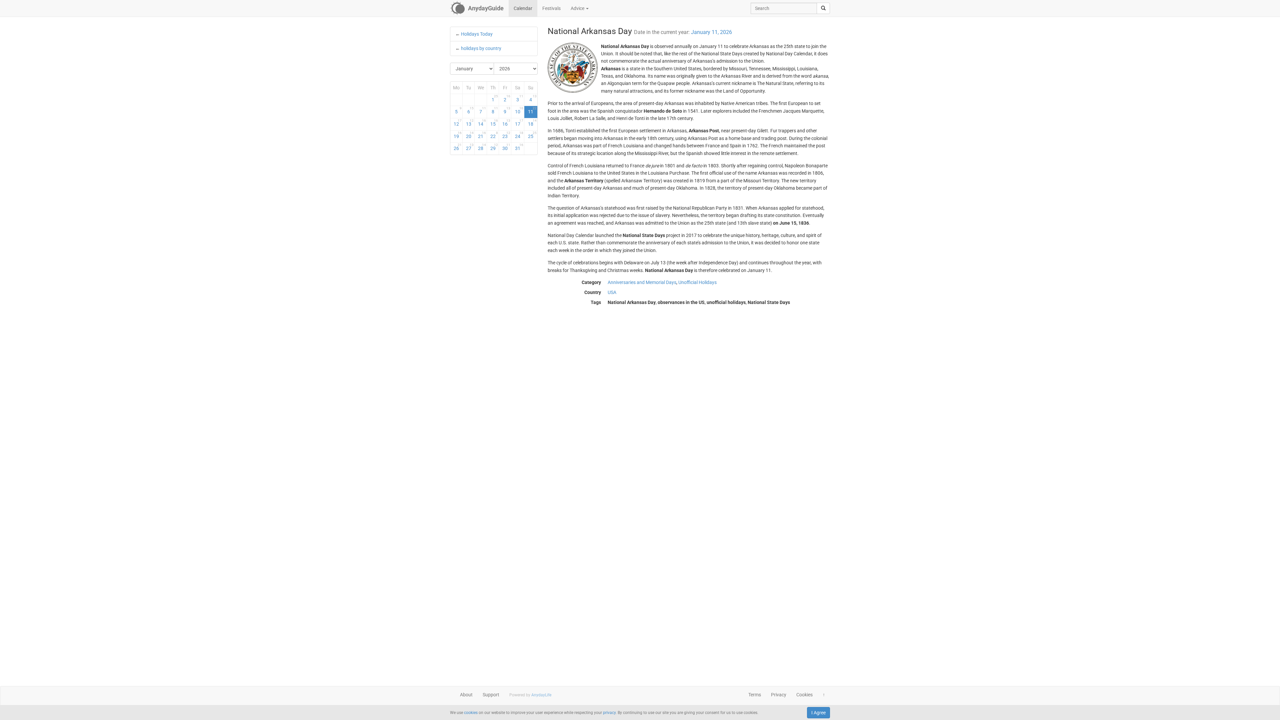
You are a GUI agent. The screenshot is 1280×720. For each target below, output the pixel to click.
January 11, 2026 (711, 32)
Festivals (551, 8)
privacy (609, 712)
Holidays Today (477, 34)
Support (491, 694)
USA (612, 292)
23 (506, 135)
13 (470, 123)
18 (532, 123)
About (466, 694)
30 (506, 147)
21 (482, 135)
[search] (823, 8)
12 (458, 123)
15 (494, 123)
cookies (471, 712)
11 (532, 110)
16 (506, 123)
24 (519, 135)
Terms (754, 694)
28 (482, 147)
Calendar (523, 8)
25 (532, 135)
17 (519, 123)
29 (494, 147)
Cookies (804, 694)
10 (519, 110)
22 (494, 135)
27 (470, 147)
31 (519, 147)
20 (470, 135)
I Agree (818, 712)
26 (458, 147)
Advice (578, 8)
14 (482, 123)
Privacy (778, 694)
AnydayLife (541, 695)
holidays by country (481, 48)
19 (458, 135)
